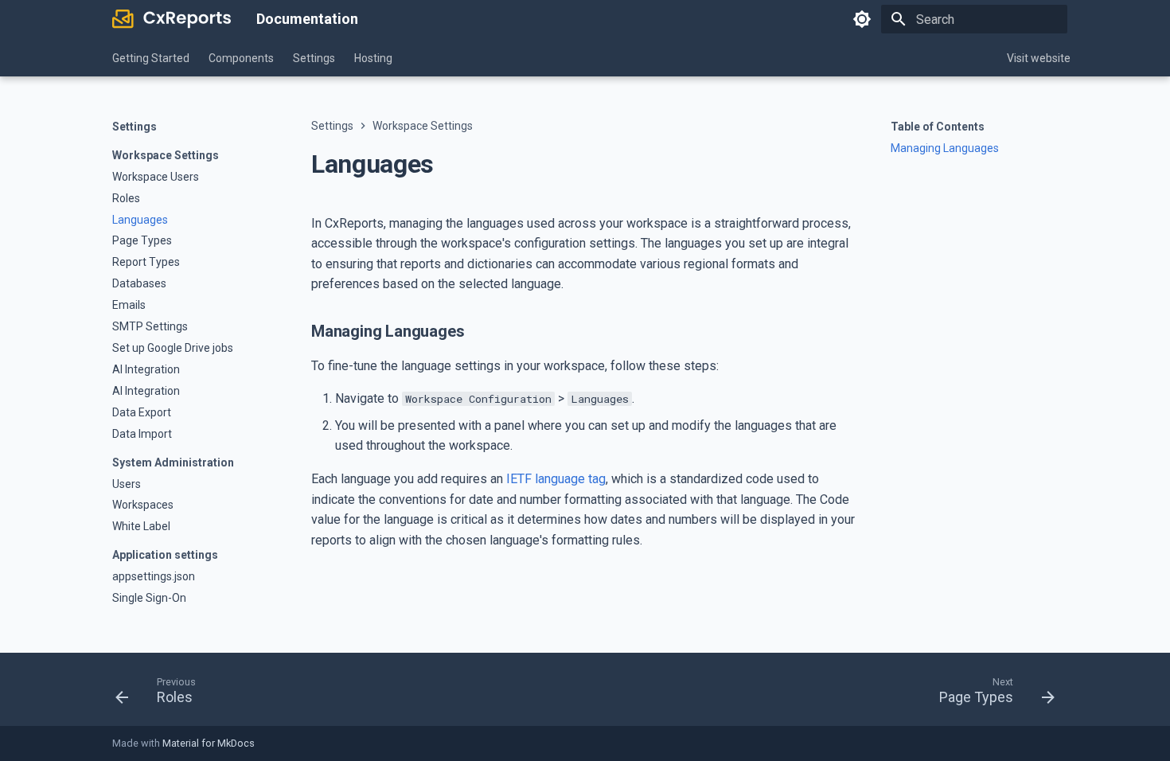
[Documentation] (171, 19)
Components (241, 58)
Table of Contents (938, 126)
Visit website (1039, 58)
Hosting (373, 58)
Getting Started (150, 58)
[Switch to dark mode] (862, 19)
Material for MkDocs (208, 743)
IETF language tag (556, 478)
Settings (314, 58)
